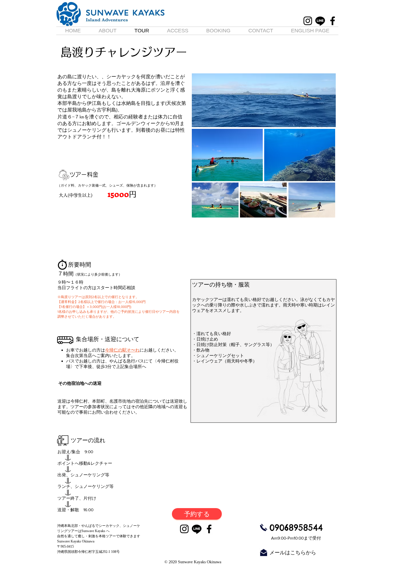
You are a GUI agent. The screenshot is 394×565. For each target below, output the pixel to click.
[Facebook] (332, 21)
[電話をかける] (263, 527)
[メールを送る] (263, 552)
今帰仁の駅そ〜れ (122, 349)
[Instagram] (308, 21)
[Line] (320, 21)
